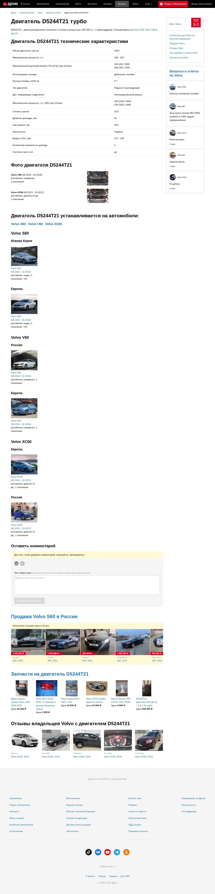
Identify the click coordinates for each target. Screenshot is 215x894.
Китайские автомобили (21, 824)
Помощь (102, 876)
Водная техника (74, 805)
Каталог (122, 4)
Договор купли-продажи (78, 824)
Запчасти (92, 4)
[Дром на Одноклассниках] (126, 852)
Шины (136, 4)
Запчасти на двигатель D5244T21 (50, 674)
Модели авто (106, 866)
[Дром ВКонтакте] (98, 852)
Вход (201, 4)
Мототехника (73, 798)
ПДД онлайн (134, 824)
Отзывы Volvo (176, 48)
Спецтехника (16, 831)
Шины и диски (16, 818)
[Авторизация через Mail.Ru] (22, 563)
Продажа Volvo (177, 43)
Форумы (132, 805)
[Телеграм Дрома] (117, 852)
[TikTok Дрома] (88, 852)
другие (14, 33)
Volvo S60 (139, 29)
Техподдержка (189, 811)
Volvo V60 (150, 29)
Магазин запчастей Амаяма (80, 811)
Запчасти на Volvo (179, 57)
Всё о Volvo (175, 24)
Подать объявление (19, 805)
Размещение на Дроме (194, 798)
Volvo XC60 (53, 224)
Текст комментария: (52, 573)
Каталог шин (134, 798)
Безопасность (189, 805)
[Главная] (10, 4)
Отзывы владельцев (76, 818)
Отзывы (107, 4)
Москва (26, 4)
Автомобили (43, 4)
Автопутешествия (137, 818)
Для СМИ (125, 876)
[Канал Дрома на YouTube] (107, 852)
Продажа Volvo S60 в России (44, 616)
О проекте (90, 876)
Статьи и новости (137, 811)
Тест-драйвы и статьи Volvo (184, 52)
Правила (113, 876)
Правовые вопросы (138, 831)
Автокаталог (72, 831)
